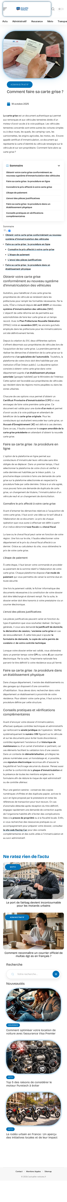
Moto (13, 867)
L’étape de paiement (16, 192)
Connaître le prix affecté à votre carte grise (29, 187)
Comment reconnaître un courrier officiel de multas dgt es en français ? (34, 954)
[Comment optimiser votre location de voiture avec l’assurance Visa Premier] (33, 1004)
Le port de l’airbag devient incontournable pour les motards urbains (33, 904)
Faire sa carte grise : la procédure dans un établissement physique (28, 206)
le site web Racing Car (15, 830)
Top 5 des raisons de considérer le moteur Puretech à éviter (29, 1084)
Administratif (20, 84)
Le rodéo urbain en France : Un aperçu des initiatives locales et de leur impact (31, 1135)
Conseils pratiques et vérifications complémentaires (24, 215)
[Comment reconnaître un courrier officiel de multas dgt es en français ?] (33, 931)
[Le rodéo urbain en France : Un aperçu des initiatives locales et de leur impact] (33, 1109)
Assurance (13, 1025)
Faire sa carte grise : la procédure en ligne (28, 181)
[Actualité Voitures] (22, 9)
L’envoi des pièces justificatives (23, 198)
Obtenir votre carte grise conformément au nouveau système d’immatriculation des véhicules (33, 174)
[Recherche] (53, 9)
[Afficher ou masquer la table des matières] (42, 166)
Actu (10, 1077)
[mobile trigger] (5, 9)
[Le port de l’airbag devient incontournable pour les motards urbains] (33, 880)
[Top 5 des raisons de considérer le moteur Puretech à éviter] (33, 1057)
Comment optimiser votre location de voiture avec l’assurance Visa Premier (31, 1031)
